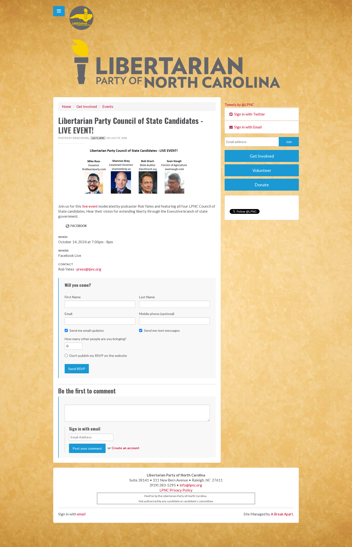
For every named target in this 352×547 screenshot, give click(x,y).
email (81, 514)
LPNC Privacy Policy (176, 490)
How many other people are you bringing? (95, 339)
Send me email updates (86, 330)
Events (107, 106)
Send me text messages (162, 330)
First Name (73, 297)
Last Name (147, 297)
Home (66, 106)
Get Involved (86, 106)
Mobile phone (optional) (156, 314)
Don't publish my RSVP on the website (98, 356)
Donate (262, 184)
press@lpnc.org (89, 269)
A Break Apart (282, 514)
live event (90, 206)
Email (68, 314)
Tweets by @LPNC (239, 104)
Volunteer (261, 170)
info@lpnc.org (191, 485)
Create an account (125, 448)
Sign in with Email (247, 127)
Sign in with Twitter (249, 114)
